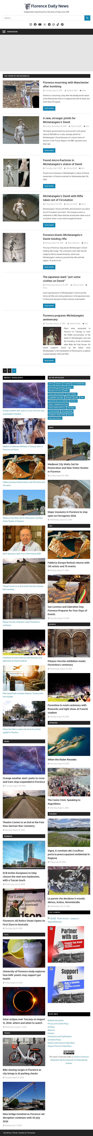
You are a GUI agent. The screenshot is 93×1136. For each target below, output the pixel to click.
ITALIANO (53, 814)
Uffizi (51, 384)
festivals (71, 408)
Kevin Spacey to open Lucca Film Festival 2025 (22, 553)
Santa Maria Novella (57, 408)
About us (51, 1030)
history (69, 397)
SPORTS (52, 624)
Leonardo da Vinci (56, 397)
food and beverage (56, 394)
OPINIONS (53, 723)
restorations (67, 411)
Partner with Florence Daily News (61, 1043)
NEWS (6, 741)
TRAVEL (7, 1033)
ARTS (51, 427)
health (70, 415)
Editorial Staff (72, 90)
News (84, 90)
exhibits (58, 384)
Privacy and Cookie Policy (58, 1023)
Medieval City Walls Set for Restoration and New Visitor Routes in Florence (68, 468)
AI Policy (51, 1027)
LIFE (50, 526)
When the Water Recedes (62, 759)
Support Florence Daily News (59, 1046)
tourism (67, 384)
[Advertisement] (46, 53)
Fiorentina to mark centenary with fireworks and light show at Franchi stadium (68, 709)
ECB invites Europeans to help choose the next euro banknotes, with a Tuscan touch (21, 876)
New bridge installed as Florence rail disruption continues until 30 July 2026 (24, 1117)
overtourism (54, 411)
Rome (76, 397)
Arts (87, 126)
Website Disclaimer (56, 1020)
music (66, 391)
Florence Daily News (50, 5)
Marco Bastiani (73, 243)
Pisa (82, 397)
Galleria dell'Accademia (58, 401)
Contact (51, 1033)
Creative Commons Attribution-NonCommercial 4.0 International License (69, 1060)
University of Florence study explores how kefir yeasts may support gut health (24, 975)
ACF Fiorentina (79, 384)
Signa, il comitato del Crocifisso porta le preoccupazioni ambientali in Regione (69, 854)
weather (61, 387)
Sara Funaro (71, 394)
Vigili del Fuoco (55, 418)
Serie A (70, 387)
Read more (49, 108)
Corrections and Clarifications (60, 1036)
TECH (6, 935)
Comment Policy (54, 1040)
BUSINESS (8, 836)
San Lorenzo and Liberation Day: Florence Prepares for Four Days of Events (67, 610)
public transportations (58, 404)
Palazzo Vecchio (55, 391)
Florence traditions (57, 415)
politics (73, 401)
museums (52, 387)
